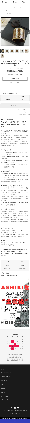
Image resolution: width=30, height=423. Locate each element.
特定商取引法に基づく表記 (24, 114)
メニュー (5, 2)
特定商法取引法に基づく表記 (21, 410)
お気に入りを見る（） (15, 82)
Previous (2, 32)
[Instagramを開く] (15, 408)
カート (26, 2)
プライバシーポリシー (15, 413)
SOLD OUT (16, 105)
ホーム (2, 8)
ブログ (3, 410)
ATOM (11, 410)
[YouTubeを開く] (18, 408)
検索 (16, 2)
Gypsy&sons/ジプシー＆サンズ (13, 8)
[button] (15, 302)
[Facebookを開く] (11, 408)
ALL (7, 10)
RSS (8, 410)
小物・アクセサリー (10, 13)
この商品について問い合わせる (23, 109)
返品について (27, 112)
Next (27, 32)
